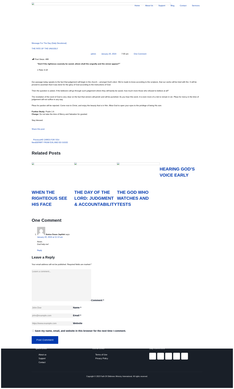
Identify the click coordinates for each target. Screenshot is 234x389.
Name (77, 307)
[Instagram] (160, 356)
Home (137, 5)
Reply (39, 250)
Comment (97, 300)
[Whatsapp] (184, 356)
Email (77, 315)
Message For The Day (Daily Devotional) (49, 43)
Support (161, 5)
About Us (149, 5)
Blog (172, 5)
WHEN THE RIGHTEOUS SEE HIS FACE (49, 198)
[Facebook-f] (152, 356)
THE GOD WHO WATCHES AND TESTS (133, 198)
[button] (32, 134)
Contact (183, 5)
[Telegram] (176, 356)
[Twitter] (168, 356)
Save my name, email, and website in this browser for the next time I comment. (80, 331)
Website (77, 323)
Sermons (196, 5)
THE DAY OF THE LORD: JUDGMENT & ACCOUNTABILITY (95, 198)
